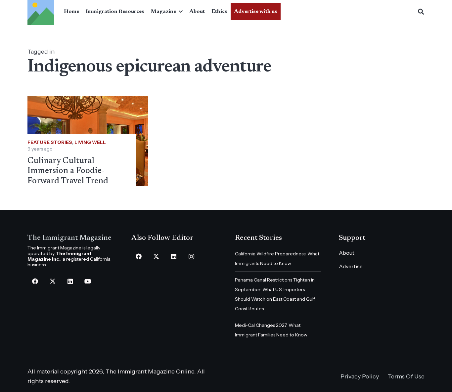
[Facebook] (34, 281)
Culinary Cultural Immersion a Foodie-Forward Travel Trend (67, 171)
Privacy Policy (359, 376)
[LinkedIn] (70, 281)
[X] (52, 281)
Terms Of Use (406, 376)
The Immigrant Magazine (69, 238)
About (346, 252)
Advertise (351, 266)
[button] (179, 11)
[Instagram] (191, 256)
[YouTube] (87, 281)
